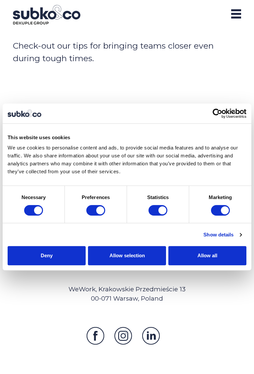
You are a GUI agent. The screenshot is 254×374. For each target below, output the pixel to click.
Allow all (207, 255)
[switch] (95, 210)
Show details (218, 234)
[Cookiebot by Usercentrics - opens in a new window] (217, 113)
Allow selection (127, 255)
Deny (47, 255)
